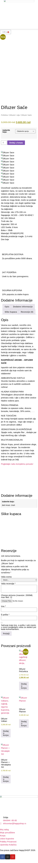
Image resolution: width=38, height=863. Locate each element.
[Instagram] (7, 856)
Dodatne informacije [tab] (23, 307)
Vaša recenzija (8, 584)
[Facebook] (2, 856)
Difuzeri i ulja (14, 115)
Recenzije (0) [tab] (27, 312)
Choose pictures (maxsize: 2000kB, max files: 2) (17, 596)
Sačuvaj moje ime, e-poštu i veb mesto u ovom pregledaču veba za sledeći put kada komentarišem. (18, 627)
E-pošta (5, 615)
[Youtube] (12, 856)
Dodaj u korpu (16, 143)
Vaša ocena (6, 577)
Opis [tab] (7, 307)
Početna (4, 115)
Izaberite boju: (6, 131)
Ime (3, 606)
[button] (19, 29)
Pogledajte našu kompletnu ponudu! (17, 464)
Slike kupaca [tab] (11, 312)
